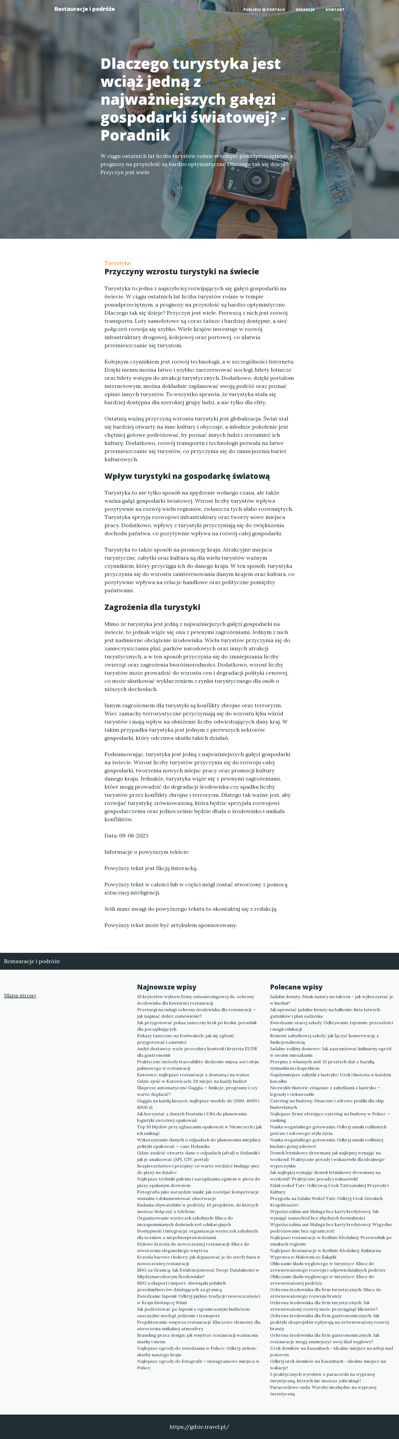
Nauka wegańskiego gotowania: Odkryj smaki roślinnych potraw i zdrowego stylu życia (328, 1130)
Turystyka (117, 262)
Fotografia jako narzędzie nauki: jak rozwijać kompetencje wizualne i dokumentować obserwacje (198, 1195)
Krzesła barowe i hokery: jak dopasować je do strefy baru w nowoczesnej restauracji (199, 1260)
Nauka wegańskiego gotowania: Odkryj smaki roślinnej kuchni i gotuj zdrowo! (326, 1143)
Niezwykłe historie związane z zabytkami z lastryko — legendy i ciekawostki (325, 1091)
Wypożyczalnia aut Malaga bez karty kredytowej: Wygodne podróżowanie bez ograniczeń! (331, 1228)
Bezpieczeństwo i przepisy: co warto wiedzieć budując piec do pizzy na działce (198, 1169)
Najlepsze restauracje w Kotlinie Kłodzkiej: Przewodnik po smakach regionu (331, 1241)
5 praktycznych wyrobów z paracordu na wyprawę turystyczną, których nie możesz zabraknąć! (322, 1377)
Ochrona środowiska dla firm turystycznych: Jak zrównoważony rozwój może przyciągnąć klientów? (324, 1306)
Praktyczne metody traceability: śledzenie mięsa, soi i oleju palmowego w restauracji (198, 1065)
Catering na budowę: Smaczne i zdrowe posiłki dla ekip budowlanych (327, 1104)
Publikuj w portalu (264, 9)
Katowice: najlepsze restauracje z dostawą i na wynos (193, 1074)
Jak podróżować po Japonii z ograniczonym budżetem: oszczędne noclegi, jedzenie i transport (194, 1312)
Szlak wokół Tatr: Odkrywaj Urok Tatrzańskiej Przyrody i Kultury (329, 1189)
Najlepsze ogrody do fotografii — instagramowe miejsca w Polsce (198, 1364)
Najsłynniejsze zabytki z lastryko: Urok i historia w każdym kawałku (330, 1078)
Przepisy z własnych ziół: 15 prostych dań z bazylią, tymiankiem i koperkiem (322, 1065)
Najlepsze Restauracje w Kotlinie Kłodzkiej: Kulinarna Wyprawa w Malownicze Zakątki (325, 1254)
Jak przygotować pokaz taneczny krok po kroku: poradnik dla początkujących (197, 1026)
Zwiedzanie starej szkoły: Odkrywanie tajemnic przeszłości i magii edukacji (331, 1026)
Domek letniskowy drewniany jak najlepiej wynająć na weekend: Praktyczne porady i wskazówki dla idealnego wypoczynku (327, 1159)
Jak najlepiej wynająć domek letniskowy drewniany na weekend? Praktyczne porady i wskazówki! (325, 1176)
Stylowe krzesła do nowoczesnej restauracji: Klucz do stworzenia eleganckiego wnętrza (193, 1247)
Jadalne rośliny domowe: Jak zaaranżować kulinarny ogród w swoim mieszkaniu (330, 1052)
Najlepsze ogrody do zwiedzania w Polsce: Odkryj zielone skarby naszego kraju (196, 1351)
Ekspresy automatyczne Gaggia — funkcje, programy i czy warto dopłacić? (197, 1091)
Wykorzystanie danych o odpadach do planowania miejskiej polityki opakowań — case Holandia (198, 1143)
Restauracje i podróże (84, 8)
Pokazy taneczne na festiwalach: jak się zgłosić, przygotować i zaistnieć (186, 1039)
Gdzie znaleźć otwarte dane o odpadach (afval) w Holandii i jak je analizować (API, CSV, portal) (198, 1156)
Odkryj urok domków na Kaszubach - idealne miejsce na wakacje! (328, 1364)
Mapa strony (20, 995)
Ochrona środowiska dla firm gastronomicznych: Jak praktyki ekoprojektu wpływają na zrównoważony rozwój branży (329, 1322)
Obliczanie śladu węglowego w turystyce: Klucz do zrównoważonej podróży (322, 1280)
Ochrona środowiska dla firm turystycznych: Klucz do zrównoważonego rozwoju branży (325, 1293)
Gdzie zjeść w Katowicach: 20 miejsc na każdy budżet (192, 1081)
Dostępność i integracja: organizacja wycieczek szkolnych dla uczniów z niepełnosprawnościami (197, 1234)
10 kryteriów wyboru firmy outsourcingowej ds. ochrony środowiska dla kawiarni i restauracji (195, 1000)
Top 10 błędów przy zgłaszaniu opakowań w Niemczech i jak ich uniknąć (199, 1130)
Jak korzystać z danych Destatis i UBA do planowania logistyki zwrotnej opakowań (192, 1117)
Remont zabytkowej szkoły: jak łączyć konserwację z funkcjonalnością (324, 1039)
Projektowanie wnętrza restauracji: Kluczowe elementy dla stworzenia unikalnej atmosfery (198, 1325)
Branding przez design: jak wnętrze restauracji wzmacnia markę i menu (197, 1338)
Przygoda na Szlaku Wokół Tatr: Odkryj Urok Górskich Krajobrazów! (326, 1202)
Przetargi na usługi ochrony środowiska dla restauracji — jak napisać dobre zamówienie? (196, 1013)
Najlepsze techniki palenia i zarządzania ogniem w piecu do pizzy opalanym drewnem (198, 1182)
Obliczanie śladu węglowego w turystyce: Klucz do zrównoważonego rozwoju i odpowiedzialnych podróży (327, 1267)
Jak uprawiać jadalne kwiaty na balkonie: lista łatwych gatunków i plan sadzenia (325, 1013)
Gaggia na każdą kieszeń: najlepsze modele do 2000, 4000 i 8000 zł (198, 1104)
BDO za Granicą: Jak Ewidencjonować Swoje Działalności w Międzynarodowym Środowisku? (198, 1273)
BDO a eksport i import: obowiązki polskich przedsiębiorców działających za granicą (181, 1286)
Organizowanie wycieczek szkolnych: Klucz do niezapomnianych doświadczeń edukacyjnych (185, 1221)
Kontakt (335, 9)
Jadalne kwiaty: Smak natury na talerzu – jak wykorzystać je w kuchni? (331, 1000)
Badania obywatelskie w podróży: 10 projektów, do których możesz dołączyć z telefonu (197, 1208)
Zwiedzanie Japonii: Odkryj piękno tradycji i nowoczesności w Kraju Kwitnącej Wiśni (198, 1299)
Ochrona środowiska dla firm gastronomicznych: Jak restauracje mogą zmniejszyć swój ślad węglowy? (324, 1338)
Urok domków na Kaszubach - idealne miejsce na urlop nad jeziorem (331, 1351)
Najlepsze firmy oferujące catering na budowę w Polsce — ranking (330, 1117)
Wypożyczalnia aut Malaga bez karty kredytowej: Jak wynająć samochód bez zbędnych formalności (324, 1215)
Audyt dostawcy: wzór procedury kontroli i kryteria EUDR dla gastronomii (197, 1052)
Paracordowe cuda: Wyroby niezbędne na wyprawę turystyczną (323, 1390)
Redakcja (305, 9)
